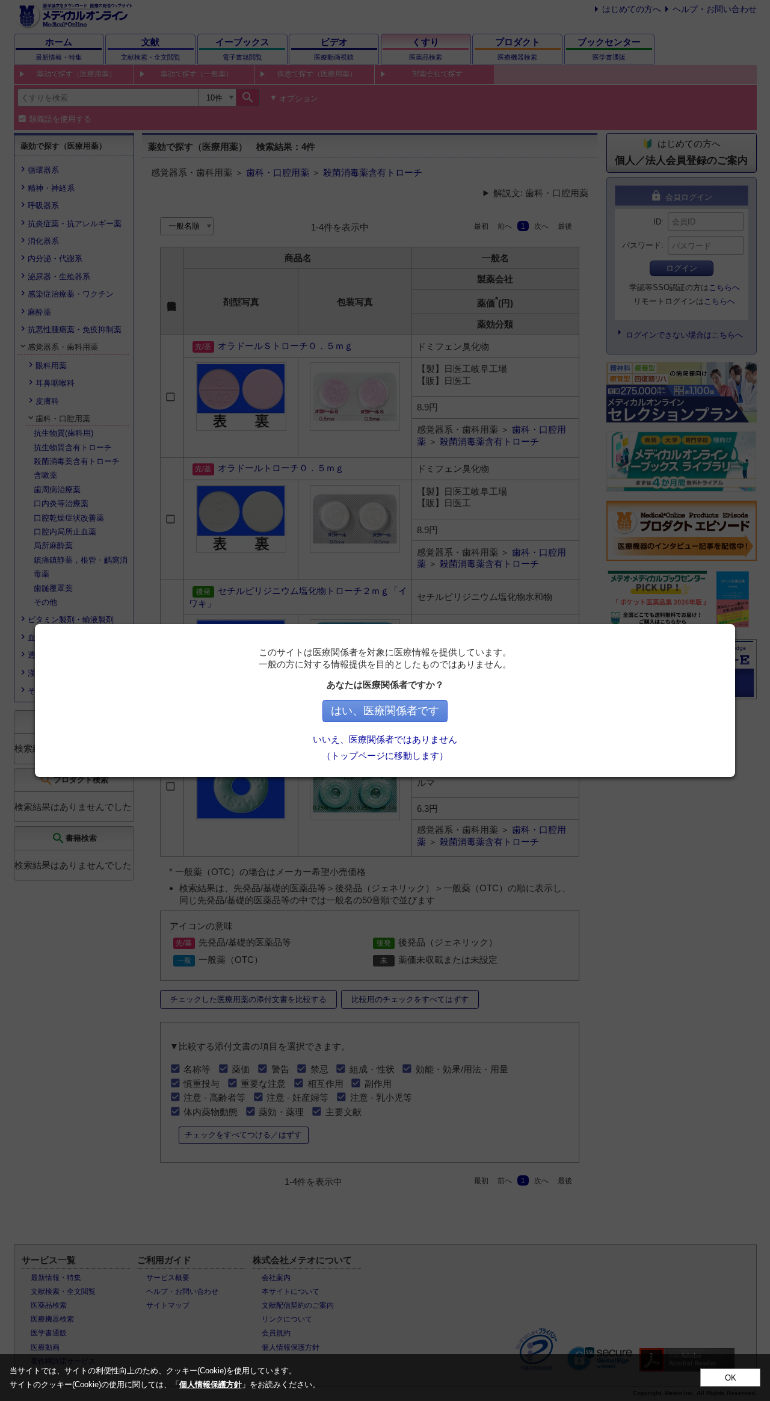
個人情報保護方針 (210, 1384)
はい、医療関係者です (385, 711)
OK (730, 1377)
